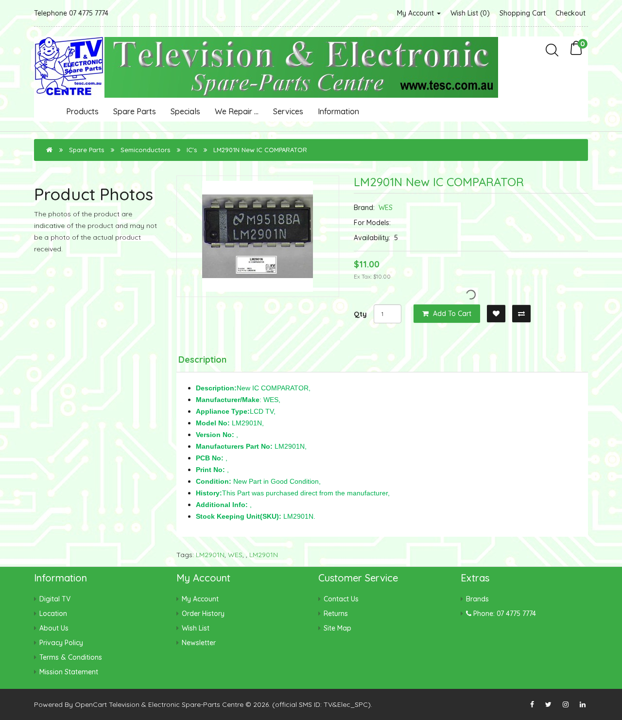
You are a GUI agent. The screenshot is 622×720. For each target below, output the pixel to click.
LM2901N (210, 554)
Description (202, 359)
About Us (54, 628)
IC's (192, 150)
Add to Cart (451, 313)
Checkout (570, 13)
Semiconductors (145, 150)
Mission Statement (68, 671)
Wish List (195, 628)
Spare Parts (134, 111)
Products (82, 111)
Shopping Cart (523, 13)
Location (53, 613)
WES (386, 207)
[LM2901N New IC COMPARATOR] (258, 236)
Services (288, 111)
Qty (360, 314)
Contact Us (341, 599)
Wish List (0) (470, 13)
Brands (477, 599)
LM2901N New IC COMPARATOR (260, 150)
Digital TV (54, 599)
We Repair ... (237, 111)
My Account (416, 13)
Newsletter (199, 642)
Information (338, 111)
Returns (336, 613)
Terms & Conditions (70, 657)
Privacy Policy (61, 642)
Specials (185, 111)
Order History (203, 613)
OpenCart (91, 704)
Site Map (337, 628)
